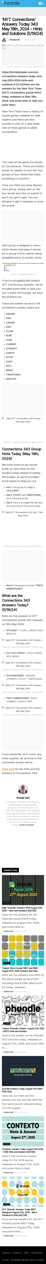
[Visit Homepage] (16, 3)
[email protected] (26, 825)
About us (6, 1253)
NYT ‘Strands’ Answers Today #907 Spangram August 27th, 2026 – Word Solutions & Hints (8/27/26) (19, 1212)
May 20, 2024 (30, 40)
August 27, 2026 (20, 931)
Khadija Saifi (15, 40)
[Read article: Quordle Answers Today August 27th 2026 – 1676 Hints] (23, 1071)
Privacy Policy (37, 1253)
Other (6, 903)
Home (26, 1253)
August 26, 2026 (21, 991)
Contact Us (17, 1253)
